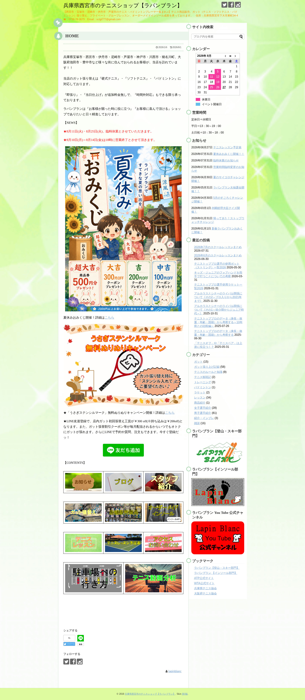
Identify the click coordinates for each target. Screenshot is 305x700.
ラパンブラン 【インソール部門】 (215, 572)
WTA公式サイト (204, 583)
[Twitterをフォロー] (224, 5)
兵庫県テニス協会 (205, 588)
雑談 (197, 423)
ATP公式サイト (204, 578)
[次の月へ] (237, 56)
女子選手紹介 (202, 407)
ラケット (199, 392)
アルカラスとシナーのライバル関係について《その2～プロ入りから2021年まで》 (218, 297)
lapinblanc (174, 671)
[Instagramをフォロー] (238, 5)
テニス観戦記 (202, 377)
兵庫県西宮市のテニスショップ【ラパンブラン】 (122, 5)
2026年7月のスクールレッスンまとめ (218, 247)
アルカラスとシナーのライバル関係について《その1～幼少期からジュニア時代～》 (219, 309)
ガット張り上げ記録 (207, 366)
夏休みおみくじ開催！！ (228, 153)
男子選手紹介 (202, 412)
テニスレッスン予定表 (227, 147)
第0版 (185, 694)
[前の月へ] (224, 56)
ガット (198, 361)
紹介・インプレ (204, 418)
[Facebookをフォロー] (231, 5)
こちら (109, 317)
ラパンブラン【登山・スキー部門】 (216, 567)
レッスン (199, 397)
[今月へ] (230, 56)
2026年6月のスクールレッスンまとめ (218, 255)
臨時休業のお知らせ (226, 160)
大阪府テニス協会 (205, 593)
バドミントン (202, 387)
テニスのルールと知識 (208, 371)
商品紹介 (199, 402)
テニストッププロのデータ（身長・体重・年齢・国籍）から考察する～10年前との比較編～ (218, 322)
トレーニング (202, 382)
